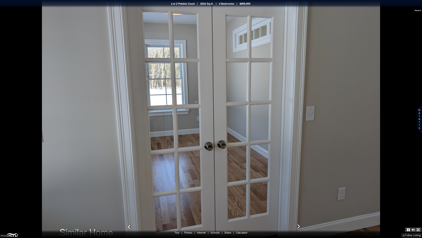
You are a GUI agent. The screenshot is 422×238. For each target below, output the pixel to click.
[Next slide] (298, 226)
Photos (188, 232)
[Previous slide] (129, 226)
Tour (177, 232)
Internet (201, 232)
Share (227, 232)
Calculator (241, 232)
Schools (215, 232)
